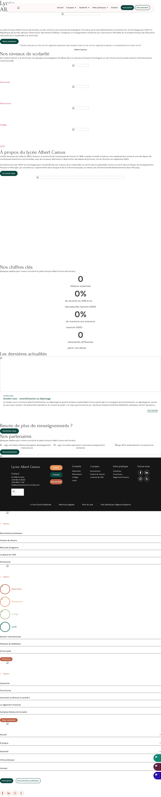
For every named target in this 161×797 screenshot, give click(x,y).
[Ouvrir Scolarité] (89, 7)
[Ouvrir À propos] (75, 7)
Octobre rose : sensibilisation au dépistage (27, 398)
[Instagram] (140, 478)
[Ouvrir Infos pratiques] (107, 7)
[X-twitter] (146, 478)
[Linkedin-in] (146, 472)
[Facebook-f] (140, 472)
